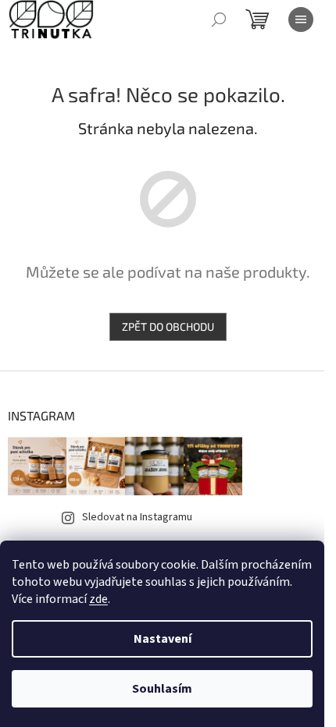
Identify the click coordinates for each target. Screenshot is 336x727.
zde (98, 599)
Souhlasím (162, 688)
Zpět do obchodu (168, 326)
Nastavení (162, 638)
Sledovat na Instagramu (137, 517)
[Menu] (300, 19)
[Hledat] (218, 19)
